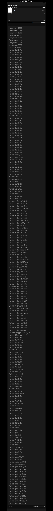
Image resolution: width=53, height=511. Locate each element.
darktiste (20, 485)
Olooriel (21, 276)
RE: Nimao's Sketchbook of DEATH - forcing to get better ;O (15, 332)
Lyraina (16, 401)
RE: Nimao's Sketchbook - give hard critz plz (14, 461)
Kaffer (15, 413)
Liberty (16, 65)
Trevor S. (21, 307)
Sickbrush (16, 44)
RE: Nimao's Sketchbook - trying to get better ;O (14, 200)
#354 (44, 13)
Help (33, 1)
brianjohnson (21, 313)
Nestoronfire (21, 220)
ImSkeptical (16, 177)
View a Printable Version (11, 506)
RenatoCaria (16, 447)
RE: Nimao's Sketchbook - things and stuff (13, 466)
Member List (26, 1)
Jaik (15, 182)
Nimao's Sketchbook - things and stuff (12, 26)
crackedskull (20, 466)
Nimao (18, 26)
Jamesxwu (17, 40)
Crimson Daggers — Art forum (11, 4)
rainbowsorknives (17, 456)
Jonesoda (16, 162)
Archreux (16, 338)
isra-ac (16, 152)
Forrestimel (21, 239)
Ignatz (21, 323)
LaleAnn (16, 435)
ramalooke (16, 156)
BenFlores (21, 278)
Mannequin (21, 308)
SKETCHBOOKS (24, 4)
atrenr (21, 200)
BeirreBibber (20, 477)
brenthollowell (16, 81)
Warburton (16, 159)
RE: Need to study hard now (12, 27)
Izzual (21, 281)
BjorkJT (20, 472)
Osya (19, 493)
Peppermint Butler (17, 393)
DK (15, 166)
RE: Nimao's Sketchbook (11, 44)
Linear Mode (43, 7)
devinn (16, 440)
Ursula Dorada (16, 99)
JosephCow (20, 500)
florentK (21, 235)
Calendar (31, 1)
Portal (20, 1)
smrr (15, 405)
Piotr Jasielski (16, 154)
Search (23, 1)
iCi (20, 250)
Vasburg (16, 361)
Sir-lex (16, 367)
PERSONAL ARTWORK (18, 4)
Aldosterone (16, 352)
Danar (16, 360)
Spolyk (16, 437)
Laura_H (21, 240)
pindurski (21, 463)
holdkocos (22, 272)
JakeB (21, 301)
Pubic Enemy (20, 476)
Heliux (16, 190)
